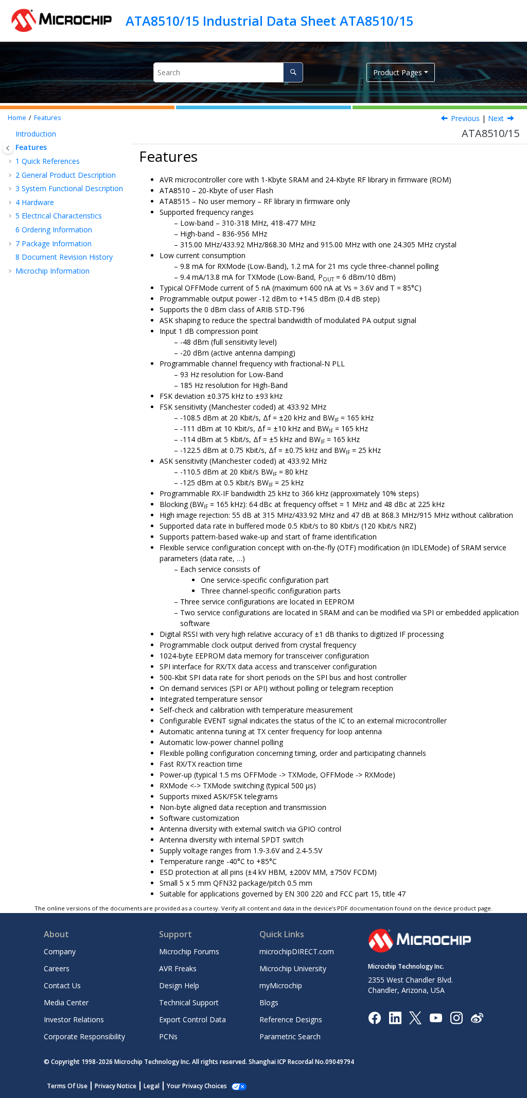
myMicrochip (280, 985)
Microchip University (292, 968)
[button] (11, 134)
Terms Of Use (67, 1086)
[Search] (293, 72)
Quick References (47, 161)
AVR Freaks (178, 968)
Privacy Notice (115, 1086)
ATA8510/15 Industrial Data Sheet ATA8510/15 (269, 20)
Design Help (179, 985)
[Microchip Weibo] (476, 1017)
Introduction (35, 134)
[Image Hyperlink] (435, 1017)
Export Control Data (192, 1019)
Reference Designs (290, 1019)
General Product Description (65, 175)
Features (47, 117)
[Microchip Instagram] (456, 1016)
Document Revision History (64, 257)
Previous (465, 118)
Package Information (53, 243)
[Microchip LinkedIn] (395, 1016)
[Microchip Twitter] (415, 1016)
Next (496, 118)
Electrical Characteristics (58, 216)
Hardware (34, 202)
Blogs (268, 1002)
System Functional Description (69, 188)
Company (60, 951)
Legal (152, 1086)
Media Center (66, 1002)
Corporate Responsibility (84, 1036)
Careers (56, 968)
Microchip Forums (189, 951)
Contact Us (62, 985)
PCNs (168, 1036)
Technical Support (189, 1002)
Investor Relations (74, 1019)
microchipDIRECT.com (296, 951)
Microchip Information (52, 271)
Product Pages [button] (397, 72)
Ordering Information (53, 229)
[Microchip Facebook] (374, 1016)
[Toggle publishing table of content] (8, 148)
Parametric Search (290, 1036)
